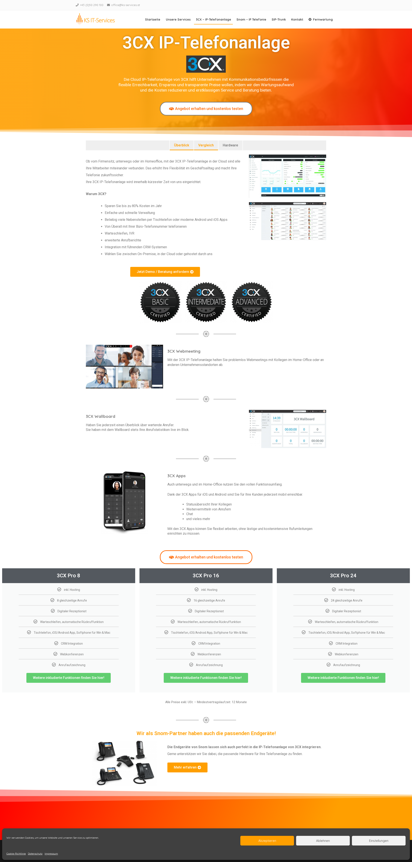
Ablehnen (323, 841)
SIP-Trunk (279, 19)
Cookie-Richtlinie (16, 853)
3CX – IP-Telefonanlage (213, 19)
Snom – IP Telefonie (251, 19)
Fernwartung (323, 19)
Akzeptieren (267, 841)
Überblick (181, 145)
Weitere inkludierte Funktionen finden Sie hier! (68, 678)
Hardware (230, 145)
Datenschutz (35, 853)
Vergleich (206, 145)
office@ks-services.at (125, 5)
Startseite (152, 19)
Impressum (51, 853)
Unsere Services (178, 19)
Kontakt (297, 19)
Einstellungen (378, 841)
